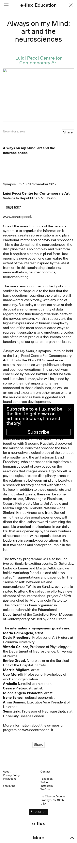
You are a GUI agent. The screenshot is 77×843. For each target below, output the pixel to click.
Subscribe (38, 432)
